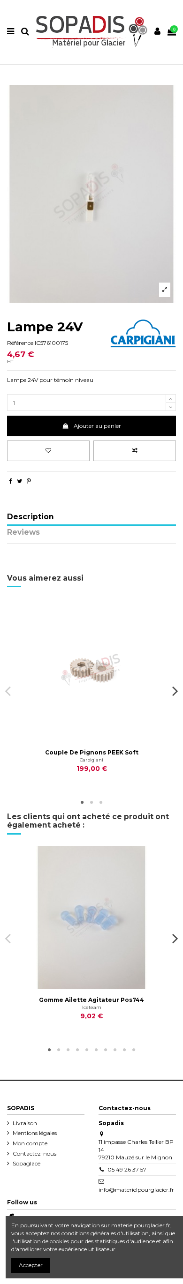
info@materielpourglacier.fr (136, 1189)
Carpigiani (91, 759)
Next (175, 691)
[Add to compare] (134, 450)
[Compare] (91, 738)
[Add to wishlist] (48, 450)
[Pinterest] (29, 481)
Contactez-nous (34, 1153)
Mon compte (30, 1143)
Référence (20, 342)
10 (133, 1050)
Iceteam (91, 1007)
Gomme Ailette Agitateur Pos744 (91, 999)
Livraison (25, 1123)
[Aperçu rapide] (102, 738)
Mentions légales (35, 1132)
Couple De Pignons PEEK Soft (91, 752)
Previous (8, 691)
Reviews (23, 533)
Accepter (31, 1265)
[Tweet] (19, 481)
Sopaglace (26, 1163)
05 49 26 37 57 (126, 1169)
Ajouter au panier (97, 425)
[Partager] (10, 481)
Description (30, 517)
